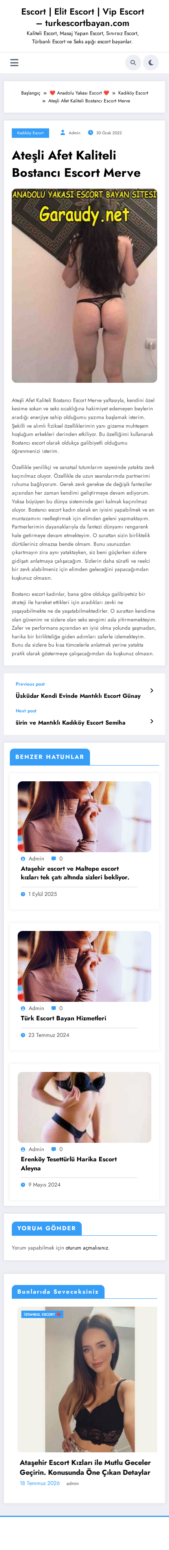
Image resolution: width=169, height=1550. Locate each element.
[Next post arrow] (151, 721)
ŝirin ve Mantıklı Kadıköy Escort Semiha (70, 723)
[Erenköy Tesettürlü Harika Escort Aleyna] (84, 1107)
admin (75, 133)
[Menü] (14, 62)
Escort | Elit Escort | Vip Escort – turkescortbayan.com (82, 17)
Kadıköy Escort (30, 133)
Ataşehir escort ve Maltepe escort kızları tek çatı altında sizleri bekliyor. (75, 873)
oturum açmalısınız (87, 1247)
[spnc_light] (151, 62)
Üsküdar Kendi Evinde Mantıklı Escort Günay (78, 696)
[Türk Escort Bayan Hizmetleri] (84, 966)
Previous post (30, 684)
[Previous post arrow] (151, 690)
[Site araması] (133, 63)
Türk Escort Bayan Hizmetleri (63, 1018)
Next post (26, 711)
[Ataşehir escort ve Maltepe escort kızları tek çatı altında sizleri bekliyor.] (84, 816)
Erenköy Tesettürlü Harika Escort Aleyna (69, 1163)
